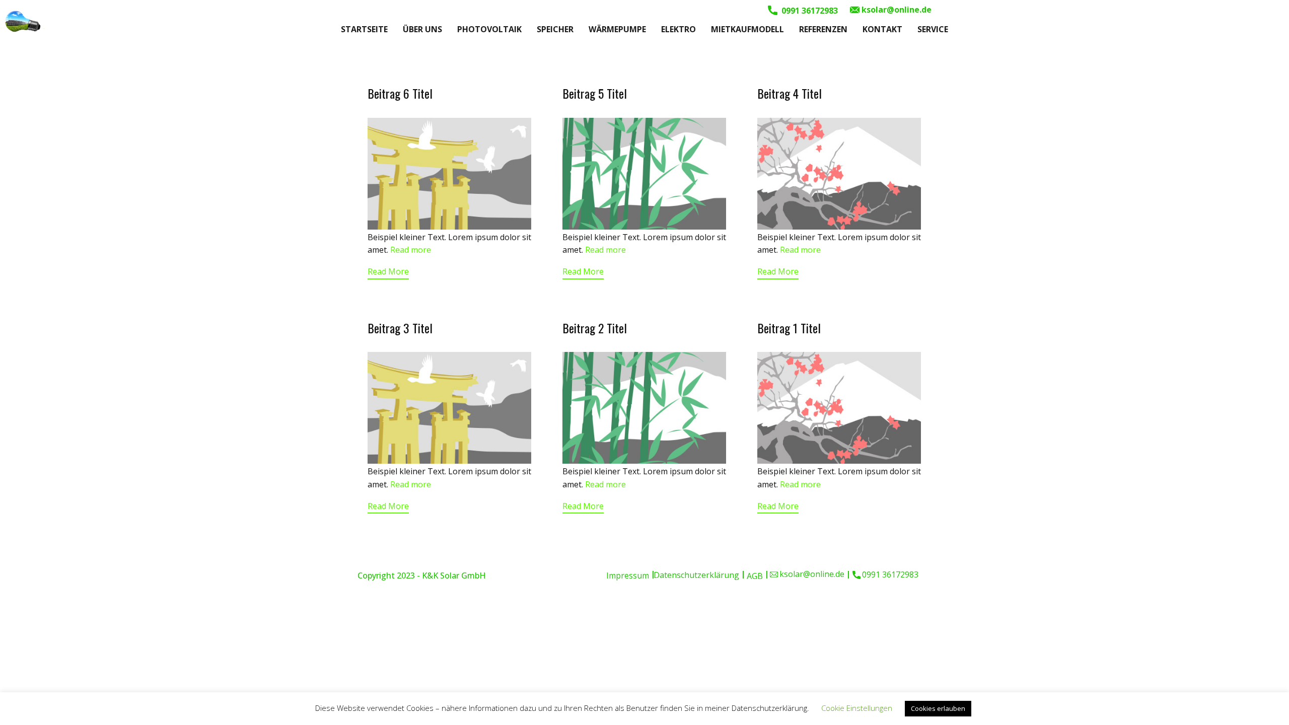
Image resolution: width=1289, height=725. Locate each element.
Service (932, 29)
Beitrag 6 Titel (400, 93)
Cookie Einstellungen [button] (856, 708)
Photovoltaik (489, 29)
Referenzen (823, 29)
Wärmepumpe (617, 29)
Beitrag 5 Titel (594, 93)
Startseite (364, 29)
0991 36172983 (808, 10)
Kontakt (882, 29)
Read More (388, 271)
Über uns (422, 29)
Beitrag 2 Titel (594, 328)
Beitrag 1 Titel (789, 328)
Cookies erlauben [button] (938, 708)
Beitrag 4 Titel (789, 93)
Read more (410, 249)
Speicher (555, 29)
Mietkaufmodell (747, 29)
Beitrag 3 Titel (400, 328)
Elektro (678, 29)
